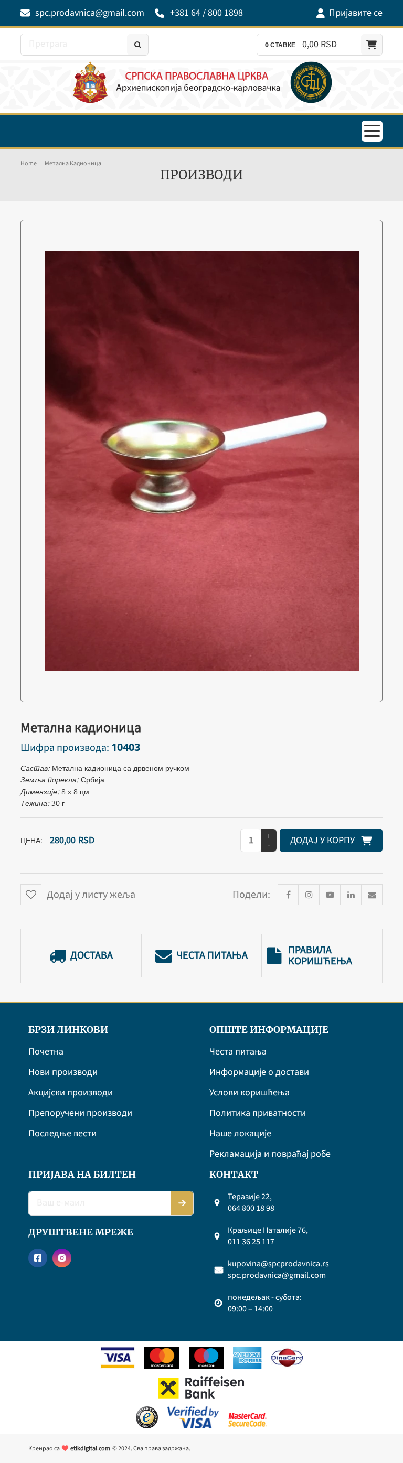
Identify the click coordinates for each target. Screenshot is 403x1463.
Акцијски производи (70, 1093)
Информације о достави (259, 1073)
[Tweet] (309, 894)
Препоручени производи (80, 1113)
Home (28, 163)
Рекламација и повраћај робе (270, 1154)
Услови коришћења (249, 1093)
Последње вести (62, 1134)
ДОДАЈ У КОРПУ (325, 840)
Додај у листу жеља (91, 894)
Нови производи (63, 1073)
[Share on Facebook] (288, 894)
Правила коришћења (320, 956)
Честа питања (212, 955)
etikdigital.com (90, 1448)
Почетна (45, 1052)
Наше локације (240, 1134)
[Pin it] (330, 894)
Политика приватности (257, 1113)
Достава (91, 955)
